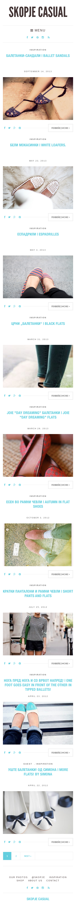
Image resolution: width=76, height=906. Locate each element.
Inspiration (38, 50)
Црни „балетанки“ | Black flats (38, 323)
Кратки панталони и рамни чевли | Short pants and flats (38, 593)
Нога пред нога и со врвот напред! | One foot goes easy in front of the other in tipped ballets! (38, 684)
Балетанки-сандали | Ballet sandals (38, 55)
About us (35, 880)
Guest (27, 764)
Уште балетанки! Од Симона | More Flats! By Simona (38, 771)
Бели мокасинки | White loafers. (38, 145)
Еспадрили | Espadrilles (38, 234)
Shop (20, 880)
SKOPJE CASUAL (38, 12)
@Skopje (38, 877)
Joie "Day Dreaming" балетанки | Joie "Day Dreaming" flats (38, 415)
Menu (40, 30)
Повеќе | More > (60, 128)
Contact (52, 880)
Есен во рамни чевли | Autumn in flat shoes (38, 504)
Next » (27, 856)
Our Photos (18, 877)
